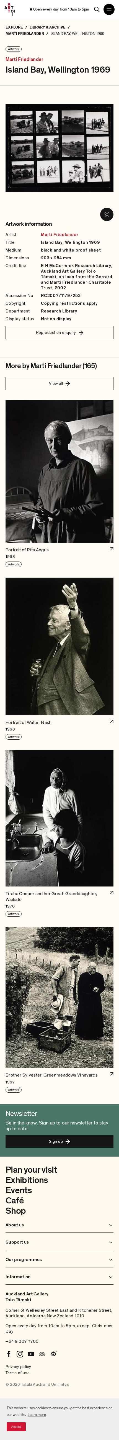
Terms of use (18, 1372)
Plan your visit (31, 1170)
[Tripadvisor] (42, 1354)
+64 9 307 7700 (22, 1341)
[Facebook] (9, 1354)
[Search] (96, 9)
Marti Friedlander (24, 60)
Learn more (37, 1414)
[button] (59, 484)
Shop (16, 1211)
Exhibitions (27, 1180)
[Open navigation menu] (109, 9)
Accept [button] (16, 1426)
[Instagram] (20, 1354)
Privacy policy (18, 1366)
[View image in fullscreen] (106, 214)
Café (15, 1201)
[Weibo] (53, 1354)
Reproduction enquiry (56, 332)
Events (19, 1190)
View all (56, 383)
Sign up (56, 1141)
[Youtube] (31, 1354)
